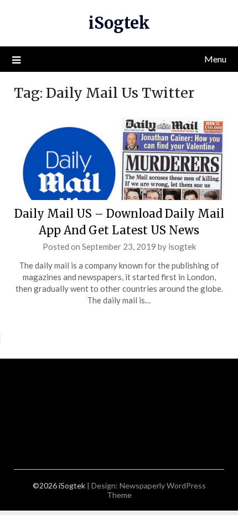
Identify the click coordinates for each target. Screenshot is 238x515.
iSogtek (119, 23)
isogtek (182, 246)
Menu (215, 59)
